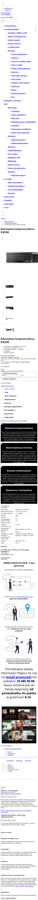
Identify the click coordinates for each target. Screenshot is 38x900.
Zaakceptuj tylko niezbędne (8, 815)
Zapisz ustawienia (11, 898)
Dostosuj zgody (21, 815)
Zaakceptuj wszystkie (7, 817)
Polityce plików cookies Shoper (25, 886)
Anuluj (3, 898)
